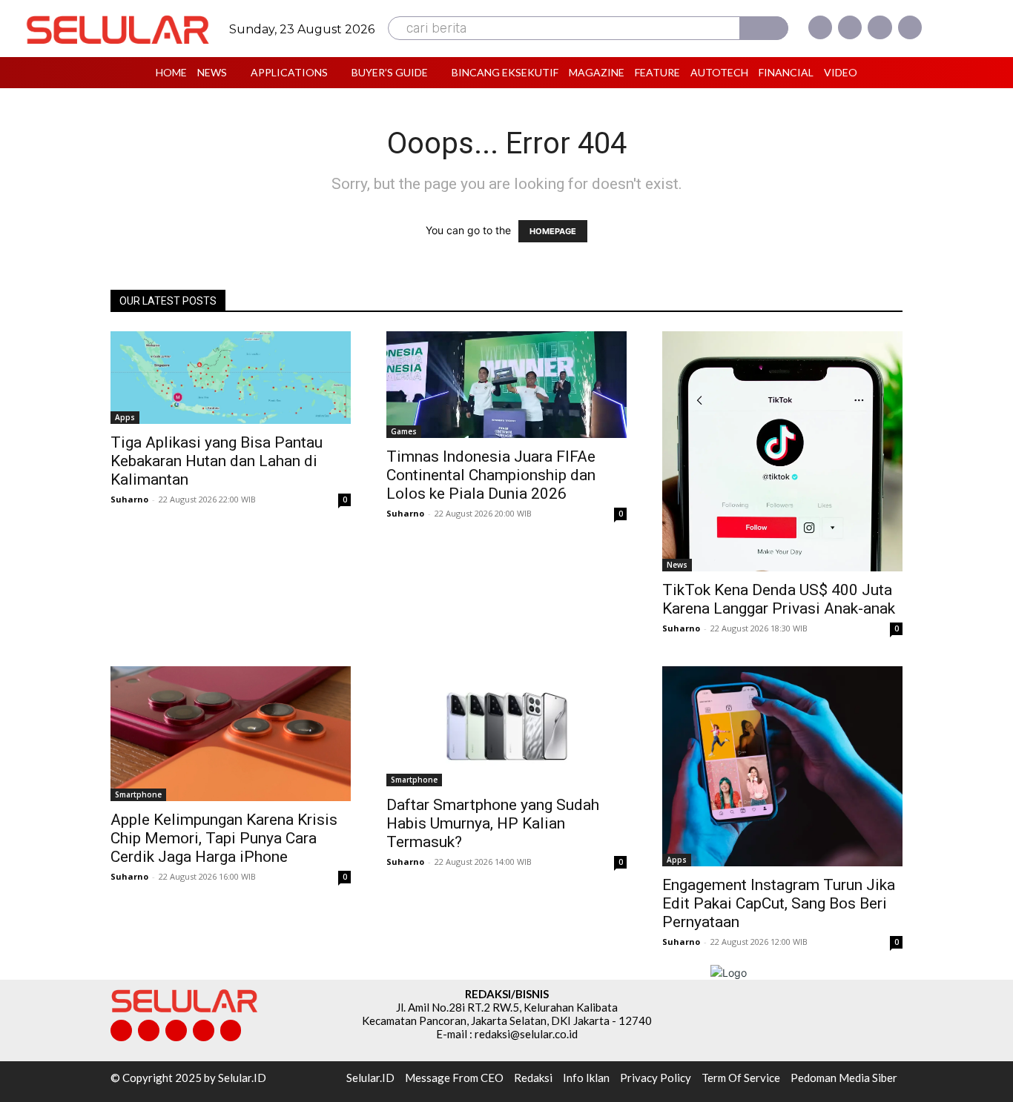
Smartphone (138, 794)
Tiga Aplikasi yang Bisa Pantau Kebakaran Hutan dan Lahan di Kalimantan (216, 461)
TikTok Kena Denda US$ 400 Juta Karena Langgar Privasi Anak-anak (778, 599)
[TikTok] (176, 1030)
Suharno (129, 499)
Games (404, 431)
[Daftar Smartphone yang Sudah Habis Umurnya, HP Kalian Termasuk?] (506, 726)
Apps (125, 417)
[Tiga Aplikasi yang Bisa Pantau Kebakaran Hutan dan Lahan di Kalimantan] (230, 377)
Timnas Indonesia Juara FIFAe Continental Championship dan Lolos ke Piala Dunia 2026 (490, 475)
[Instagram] (850, 27)
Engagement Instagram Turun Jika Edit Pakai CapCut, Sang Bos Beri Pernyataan (778, 903)
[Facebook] (820, 27)
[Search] (763, 28)
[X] (879, 27)
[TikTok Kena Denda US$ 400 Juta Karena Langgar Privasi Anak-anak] (782, 451)
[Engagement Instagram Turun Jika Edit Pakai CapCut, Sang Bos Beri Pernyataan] (782, 766)
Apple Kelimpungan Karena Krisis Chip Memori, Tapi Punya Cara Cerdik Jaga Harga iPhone (223, 838)
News (677, 565)
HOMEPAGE (552, 231)
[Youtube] (910, 27)
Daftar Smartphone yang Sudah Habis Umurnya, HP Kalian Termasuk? (492, 823)
